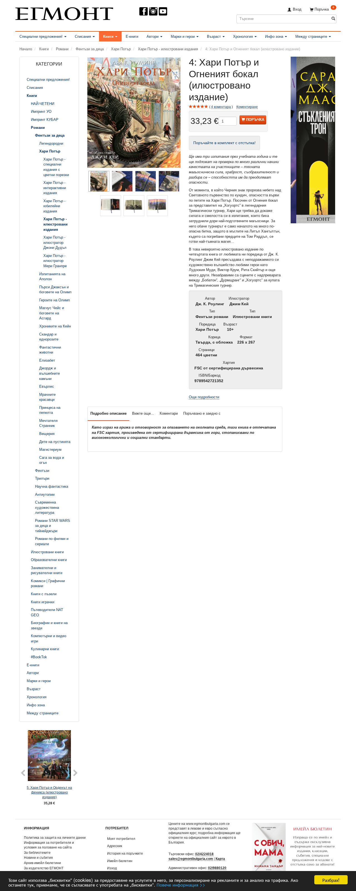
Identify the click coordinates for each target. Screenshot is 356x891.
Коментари (169, 413)
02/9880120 (217, 868)
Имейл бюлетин (119, 861)
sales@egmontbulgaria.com (191, 858)
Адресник (114, 846)
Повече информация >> (181, 884)
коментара (221, 107)
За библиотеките (37, 852)
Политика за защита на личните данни (55, 837)
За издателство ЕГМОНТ (43, 868)
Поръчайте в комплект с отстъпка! (224, 143)
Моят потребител (121, 838)
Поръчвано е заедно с (202, 413)
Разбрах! (331, 879)
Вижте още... (143, 413)
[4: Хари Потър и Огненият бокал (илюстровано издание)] (134, 113)
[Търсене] (333, 18)
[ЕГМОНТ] (64, 12)
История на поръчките (125, 853)
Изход (112, 868)
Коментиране (247, 107)
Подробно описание (108, 413)
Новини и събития (38, 857)
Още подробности (204, 397)
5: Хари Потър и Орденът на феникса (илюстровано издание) (49, 792)
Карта (220, 858)
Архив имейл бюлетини (42, 863)
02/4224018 (204, 854)
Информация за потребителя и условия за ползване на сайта (49, 845)
